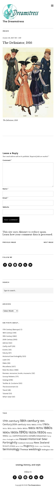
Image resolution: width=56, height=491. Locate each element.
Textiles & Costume (10, 383)
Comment (7, 160)
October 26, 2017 (8, 38)
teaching (46, 446)
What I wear (7, 397)
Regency (28, 445)
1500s (28, 425)
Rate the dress (8, 370)
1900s (14, 432)
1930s (41, 432)
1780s (45, 424)
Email (5, 198)
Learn (5, 360)
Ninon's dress (9, 446)
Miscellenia (7, 367)
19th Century (7, 336)
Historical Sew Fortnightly (12, 356)
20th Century (8, 340)
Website (6, 207)
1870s (39, 428)
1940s (49, 433)
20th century (19, 424)
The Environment (9, 387)
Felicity (5, 353)
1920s (32, 432)
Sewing (5, 380)
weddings (35, 449)
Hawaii (23, 439)
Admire (5, 343)
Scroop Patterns (9, 377)
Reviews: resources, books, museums (17, 373)
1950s (5, 436)
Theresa (24, 449)
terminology (11, 449)
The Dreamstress (13, 21)
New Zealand (41, 442)
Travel (5, 390)
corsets (32, 435)
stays (41, 446)
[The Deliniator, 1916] (28, 116)
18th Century (7, 333)
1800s (5, 428)
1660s (34, 425)
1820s (14, 428)
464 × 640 (17, 38)
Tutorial (5, 393)
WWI (51, 450)
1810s (10, 428)
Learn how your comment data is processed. (28, 234)
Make (5, 363)
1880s (48, 428)
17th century (11, 421)
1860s (31, 428)
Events (5, 350)
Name (5, 189)
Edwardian (41, 436)
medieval (21, 443)
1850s (25, 428)
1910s (23, 432)
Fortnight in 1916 (12, 439)
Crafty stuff (7, 346)
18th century (29, 421)
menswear (29, 443)
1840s (19, 428)
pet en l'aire (19, 446)
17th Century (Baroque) (11, 330)
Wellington (46, 450)
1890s (6, 432)
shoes (36, 446)
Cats (10, 436)
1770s (39, 425)
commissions (20, 435)
